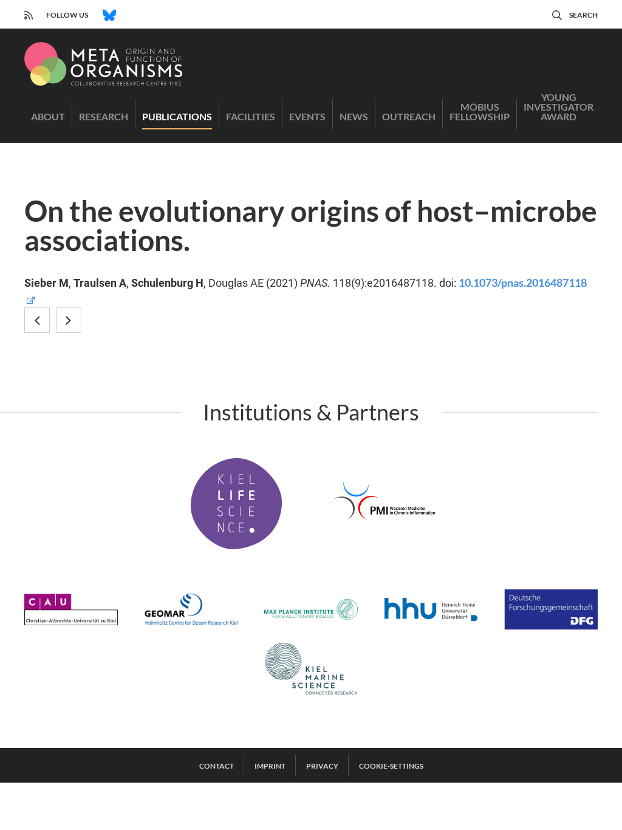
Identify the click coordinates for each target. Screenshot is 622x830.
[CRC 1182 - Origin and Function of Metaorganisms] (103, 64)
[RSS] (28, 13)
